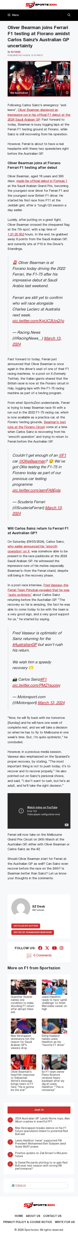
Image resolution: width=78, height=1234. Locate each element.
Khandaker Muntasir (33, 932)
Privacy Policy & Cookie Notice (27, 1222)
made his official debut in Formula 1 (41, 181)
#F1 (43, 679)
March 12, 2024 (51, 703)
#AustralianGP (24, 645)
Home (19, 1216)
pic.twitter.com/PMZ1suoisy (36, 685)
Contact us (52, 1216)
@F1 (62, 455)
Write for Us (65, 1222)
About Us (33, 1216)
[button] (69, 15)
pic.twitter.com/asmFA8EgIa (36, 490)
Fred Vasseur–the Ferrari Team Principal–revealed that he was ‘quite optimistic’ (38, 590)
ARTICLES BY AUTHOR (26, 926)
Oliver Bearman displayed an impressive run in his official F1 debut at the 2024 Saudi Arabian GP (39, 115)
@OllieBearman (32, 461)
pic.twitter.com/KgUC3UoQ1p (38, 321)
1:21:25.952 (16, 234)
